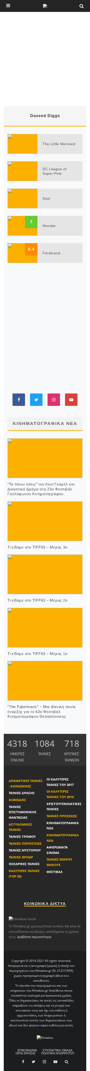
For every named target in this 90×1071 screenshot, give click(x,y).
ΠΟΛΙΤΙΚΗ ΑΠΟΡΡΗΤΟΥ (57, 1053)
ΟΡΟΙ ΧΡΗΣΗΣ (26, 1053)
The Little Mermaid (59, 144)
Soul (46, 198)
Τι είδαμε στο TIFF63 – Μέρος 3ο (37, 547)
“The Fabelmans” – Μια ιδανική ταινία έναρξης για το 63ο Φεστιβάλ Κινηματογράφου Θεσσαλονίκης (42, 711)
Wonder (49, 226)
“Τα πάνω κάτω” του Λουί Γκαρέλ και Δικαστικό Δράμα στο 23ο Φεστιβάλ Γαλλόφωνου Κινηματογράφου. (41, 489)
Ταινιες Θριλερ (21, 857)
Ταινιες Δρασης (22, 793)
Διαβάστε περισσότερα (34, 937)
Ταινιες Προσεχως (61, 816)
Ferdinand (51, 253)
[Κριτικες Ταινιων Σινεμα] (45, 1038)
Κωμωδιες (17, 800)
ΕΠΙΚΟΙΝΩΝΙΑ (27, 1050)
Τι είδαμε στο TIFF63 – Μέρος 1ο (37, 653)
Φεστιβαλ (54, 872)
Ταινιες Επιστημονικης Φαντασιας (22, 812)
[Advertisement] (45, 59)
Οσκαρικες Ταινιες (24, 864)
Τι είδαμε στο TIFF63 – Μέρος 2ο (37, 600)
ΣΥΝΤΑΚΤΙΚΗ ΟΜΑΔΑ (57, 1050)
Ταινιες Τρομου (22, 836)
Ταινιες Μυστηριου (25, 850)
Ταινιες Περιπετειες (25, 843)
